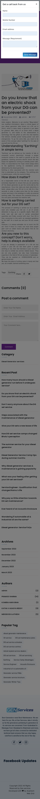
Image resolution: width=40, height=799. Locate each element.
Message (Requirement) (12, 38)
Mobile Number (9, 20)
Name (5, 11)
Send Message (30, 55)
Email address (8, 29)
